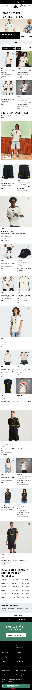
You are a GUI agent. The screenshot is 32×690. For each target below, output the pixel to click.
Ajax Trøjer (4, 580)
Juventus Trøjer (14, 583)
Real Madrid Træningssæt (26, 590)
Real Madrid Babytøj (25, 583)
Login (8, 619)
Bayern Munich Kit (4, 597)
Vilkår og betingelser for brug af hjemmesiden (8, 680)
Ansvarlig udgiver (6, 657)
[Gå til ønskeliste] (7, 6)
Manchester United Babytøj (15, 594)
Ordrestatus (5, 652)
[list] (13, 48)
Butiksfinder (19, 661)
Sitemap (18, 652)
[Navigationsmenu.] (3, 6)
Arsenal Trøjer (3, 587)
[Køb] (15, 7)
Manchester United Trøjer (26, 580)
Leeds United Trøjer (16, 587)
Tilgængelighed (20, 679)
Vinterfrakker (26, 597)
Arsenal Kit (4, 583)
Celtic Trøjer (15, 580)
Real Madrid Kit (25, 587)
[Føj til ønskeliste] (13, 54)
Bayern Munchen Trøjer (4, 594)
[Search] (25, 6)
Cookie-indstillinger (7, 670)
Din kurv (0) (21, 619)
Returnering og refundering (20, 646)
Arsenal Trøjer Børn (5, 590)
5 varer (5, 157)
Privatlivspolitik (20, 675)
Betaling (18, 657)
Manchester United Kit (15, 597)
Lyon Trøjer (15, 590)
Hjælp (3, 661)
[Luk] (4, 686)
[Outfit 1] (16, 140)
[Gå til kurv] (29, 6)
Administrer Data (21, 670)
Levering (4, 646)
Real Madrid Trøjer (25, 594)
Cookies (4, 675)
